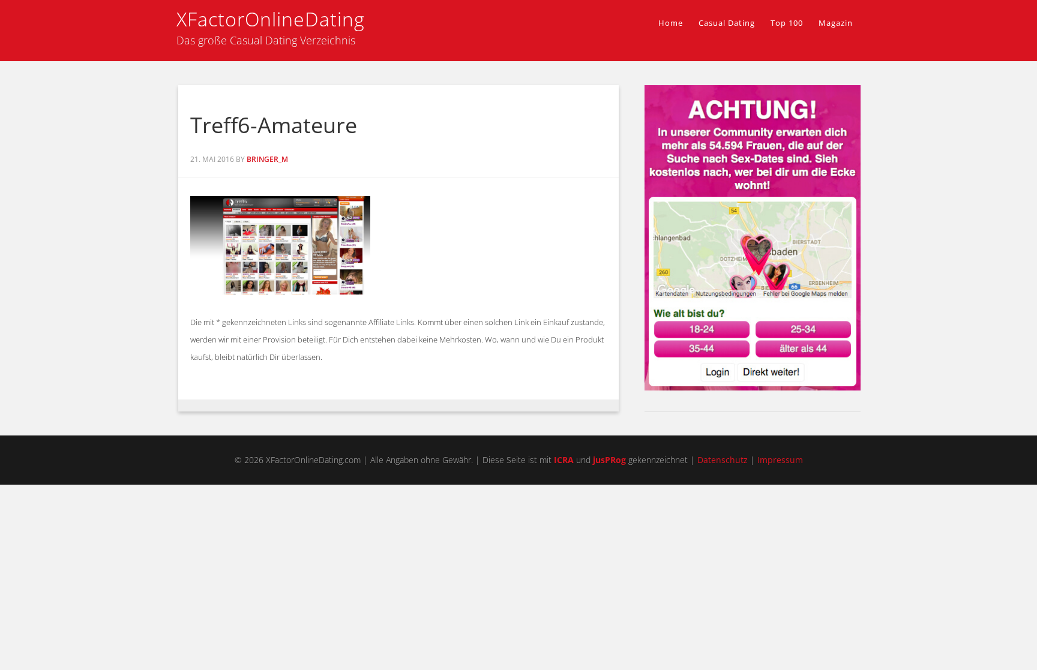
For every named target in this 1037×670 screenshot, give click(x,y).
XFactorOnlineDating (270, 19)
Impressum (780, 459)
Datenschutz (722, 459)
